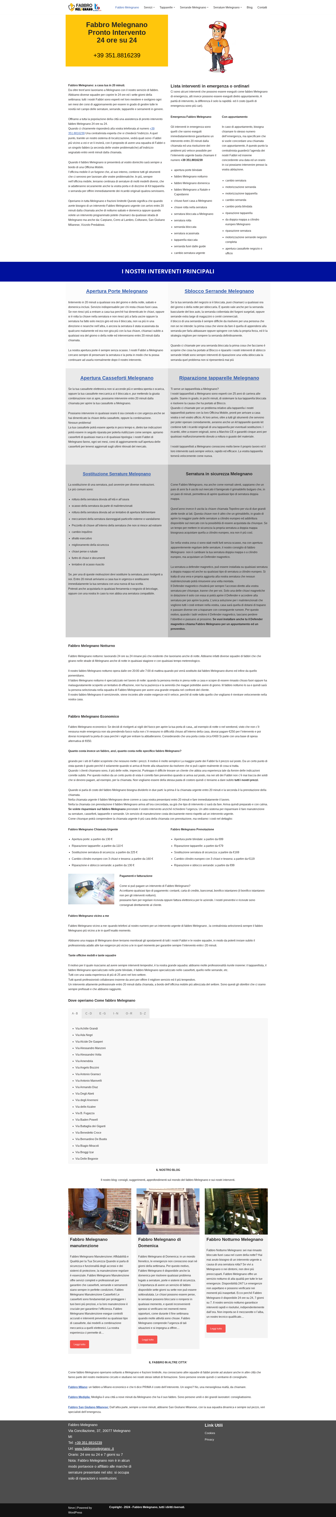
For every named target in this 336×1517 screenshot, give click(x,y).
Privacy (209, 1439)
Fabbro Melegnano (127, 7)
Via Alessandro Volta (88, 1054)
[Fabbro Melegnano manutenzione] (99, 1211)
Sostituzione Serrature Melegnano (117, 473)
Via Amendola (84, 1061)
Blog (250, 7)
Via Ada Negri (84, 1034)
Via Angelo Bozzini (87, 1067)
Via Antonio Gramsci (88, 1074)
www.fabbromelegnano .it (94, 1449)
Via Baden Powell (86, 1119)
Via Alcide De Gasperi (89, 1041)
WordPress (75, 1512)
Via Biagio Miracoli (87, 1145)
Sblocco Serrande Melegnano (219, 291)
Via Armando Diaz (86, 1087)
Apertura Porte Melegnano (117, 291)
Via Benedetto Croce (88, 1132)
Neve (71, 1507)
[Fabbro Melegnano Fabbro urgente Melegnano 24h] (85, 7)
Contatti (262, 7)
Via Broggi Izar (84, 1152)
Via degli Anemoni (86, 1100)
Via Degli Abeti (84, 1093)
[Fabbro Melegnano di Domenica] (168, 1211)
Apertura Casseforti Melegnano (116, 378)
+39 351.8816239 (116, 55)
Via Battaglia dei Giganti (90, 1126)
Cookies (210, 1433)
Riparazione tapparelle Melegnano (219, 378)
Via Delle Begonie (86, 1158)
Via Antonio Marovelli (88, 1080)
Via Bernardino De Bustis (91, 1139)
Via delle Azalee (85, 1106)
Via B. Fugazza (84, 1113)
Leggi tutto (79, 1344)
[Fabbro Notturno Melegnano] (236, 1211)
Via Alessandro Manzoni (90, 1048)
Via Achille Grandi (86, 1028)
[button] (154, 7)
